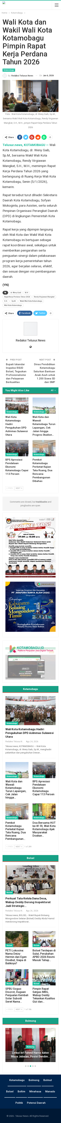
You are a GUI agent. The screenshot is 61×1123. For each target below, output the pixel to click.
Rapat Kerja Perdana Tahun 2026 (17, 297)
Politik (19, 1102)
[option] (30, 1046)
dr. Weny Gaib (16, 293)
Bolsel (9, 892)
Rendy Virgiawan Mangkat (44, 297)
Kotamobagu (9, 70)
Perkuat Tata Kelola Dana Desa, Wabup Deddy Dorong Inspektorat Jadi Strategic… (28, 902)
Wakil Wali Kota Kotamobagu (31, 301)
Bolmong (34, 1080)
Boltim (21, 1091)
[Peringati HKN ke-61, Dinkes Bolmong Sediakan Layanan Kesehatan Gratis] (30, 1045)
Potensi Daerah (36, 1102)
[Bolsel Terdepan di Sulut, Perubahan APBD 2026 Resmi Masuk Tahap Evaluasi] (44, 939)
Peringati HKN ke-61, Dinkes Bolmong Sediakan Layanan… (30, 1054)
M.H (26, 293)
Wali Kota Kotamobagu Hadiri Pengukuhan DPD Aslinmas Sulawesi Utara (29, 732)
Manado (50, 1091)
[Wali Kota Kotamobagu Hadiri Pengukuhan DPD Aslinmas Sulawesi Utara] (16, 406)
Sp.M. (14, 301)
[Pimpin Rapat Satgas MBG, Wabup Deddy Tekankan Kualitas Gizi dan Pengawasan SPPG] (44, 977)
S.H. (6, 301)
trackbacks (41, 502)
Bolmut (47, 1080)
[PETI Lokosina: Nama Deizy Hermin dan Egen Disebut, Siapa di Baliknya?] (16, 939)
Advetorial (30, 1047)
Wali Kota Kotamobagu (13, 305)
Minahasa (35, 1091)
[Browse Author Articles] (30, 329)
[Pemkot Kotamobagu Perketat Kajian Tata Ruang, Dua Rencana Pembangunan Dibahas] (44, 448)
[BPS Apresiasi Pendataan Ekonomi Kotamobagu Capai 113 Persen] (16, 448)
